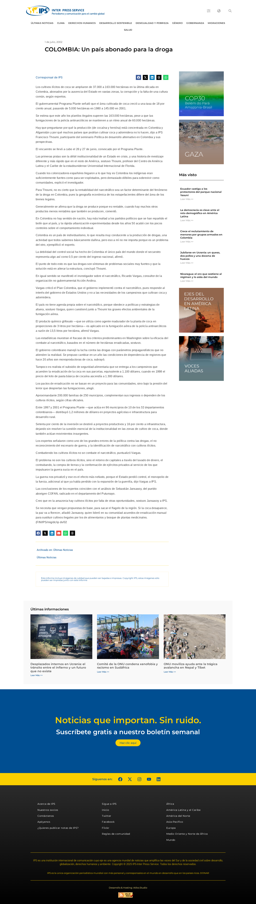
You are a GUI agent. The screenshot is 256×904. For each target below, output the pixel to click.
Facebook (108, 821)
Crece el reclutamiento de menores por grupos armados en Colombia (201, 234)
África (170, 803)
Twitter (106, 815)
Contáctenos (45, 815)
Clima (61, 23)
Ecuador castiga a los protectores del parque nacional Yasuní (201, 192)
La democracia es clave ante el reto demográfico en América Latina (199, 213)
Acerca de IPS (46, 803)
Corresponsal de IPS (49, 77)
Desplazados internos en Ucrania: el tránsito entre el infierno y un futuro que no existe (58, 667)
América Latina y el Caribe (183, 810)
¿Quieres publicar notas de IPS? (58, 827)
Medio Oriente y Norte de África (187, 833)
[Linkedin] (158, 779)
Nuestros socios (47, 810)
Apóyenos (43, 821)
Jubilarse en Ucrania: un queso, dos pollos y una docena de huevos (200, 255)
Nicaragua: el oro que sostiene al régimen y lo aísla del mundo (201, 275)
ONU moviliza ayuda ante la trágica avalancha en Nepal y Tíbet (190, 665)
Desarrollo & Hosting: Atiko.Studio (128, 887)
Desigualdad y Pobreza (152, 23)
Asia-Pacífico (174, 821)
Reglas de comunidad (116, 833)
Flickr (105, 827)
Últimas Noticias (42, 23)
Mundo (170, 839)
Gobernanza (195, 23)
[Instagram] (139, 779)
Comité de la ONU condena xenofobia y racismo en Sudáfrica (127, 665)
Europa (171, 827)
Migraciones (216, 23)
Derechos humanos (82, 23)
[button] (230, 10)
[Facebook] (120, 779)
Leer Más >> (186, 199)
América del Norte (178, 815)
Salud (128, 29)
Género (177, 23)
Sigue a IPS (109, 803)
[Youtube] (149, 779)
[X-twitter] (129, 779)
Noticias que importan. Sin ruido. (128, 720)
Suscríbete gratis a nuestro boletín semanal (128, 732)
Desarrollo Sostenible (115, 23)
